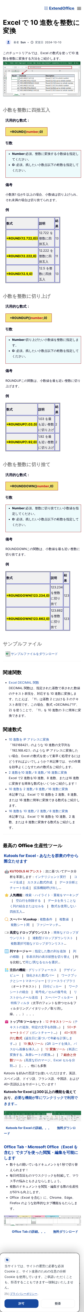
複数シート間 (20, 925)
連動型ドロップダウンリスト (52, 938)
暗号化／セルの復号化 (51, 992)
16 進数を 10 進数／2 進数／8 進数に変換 (38, 811)
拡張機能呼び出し (46, 888)
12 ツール (58, 1022)
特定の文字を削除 (44, 1027)
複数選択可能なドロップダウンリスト (37, 943)
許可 (21, 1303)
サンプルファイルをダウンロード (34, 654)
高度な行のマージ (37, 1060)
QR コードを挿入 (58, 1044)
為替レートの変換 (37, 1055)
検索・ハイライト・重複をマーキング (52, 895)
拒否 (58, 1303)
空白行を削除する (28, 900)
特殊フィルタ (20, 1003)
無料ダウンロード (65, 1231)
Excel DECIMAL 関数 (24, 682)
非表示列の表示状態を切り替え (48, 957)
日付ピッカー (52, 986)
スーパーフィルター (59, 997)
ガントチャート (43, 1033)
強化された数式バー (40, 975)
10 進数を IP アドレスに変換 (29, 739)
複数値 (64, 919)
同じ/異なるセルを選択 (41, 962)
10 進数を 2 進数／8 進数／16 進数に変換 (38, 789)
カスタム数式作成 (39, 882)
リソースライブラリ (61, 981)
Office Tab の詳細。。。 (29, 1231)
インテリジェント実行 (50, 877)
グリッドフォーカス (43, 970)
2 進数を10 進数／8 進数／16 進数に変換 (38, 772)
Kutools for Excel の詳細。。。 (28, 1128)
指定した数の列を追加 (50, 951)
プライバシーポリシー (23, 1293)
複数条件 (46, 919)
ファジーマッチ (47, 925)
